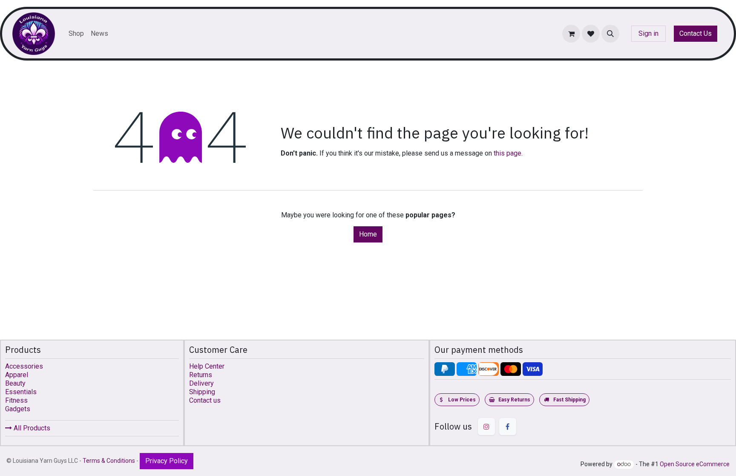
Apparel (16, 375)
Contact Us (695, 33)
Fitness (16, 400)
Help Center (206, 366)
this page (507, 153)
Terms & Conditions (109, 460)
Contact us (205, 400)
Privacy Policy (166, 461)
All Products (31, 428)
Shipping (202, 392)
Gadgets (17, 409)
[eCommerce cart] (571, 34)
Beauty (15, 383)
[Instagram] (486, 426)
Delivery (201, 383)
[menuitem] (76, 33)
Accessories (24, 366)
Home (368, 234)
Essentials (21, 392)
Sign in (648, 33)
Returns (200, 375)
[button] (610, 34)
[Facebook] (507, 426)
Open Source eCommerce (695, 464)
